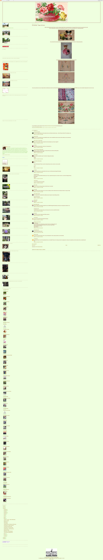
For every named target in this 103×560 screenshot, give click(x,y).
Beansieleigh (35, 204)
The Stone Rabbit (5, 396)
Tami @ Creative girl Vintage (38, 149)
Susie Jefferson (36, 193)
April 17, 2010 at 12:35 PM (38, 191)
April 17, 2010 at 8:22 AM (38, 172)
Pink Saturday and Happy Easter (8, 532)
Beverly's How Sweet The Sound (49, 125)
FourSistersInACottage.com (7, 496)
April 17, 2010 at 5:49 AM (38, 147)
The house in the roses (6, 477)
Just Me (35, 238)
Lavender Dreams (5, 291)
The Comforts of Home (6, 415)
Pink (34, 127)
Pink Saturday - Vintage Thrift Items (9, 525)
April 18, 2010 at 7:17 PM (38, 215)
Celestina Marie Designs (6, 375)
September (5, 512)
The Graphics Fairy (6, 289)
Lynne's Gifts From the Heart (7, 391)
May (4, 517)
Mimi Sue (35, 234)
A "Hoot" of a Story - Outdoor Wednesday (9, 519)
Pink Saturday (38, 127)
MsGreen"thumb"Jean (6, 484)
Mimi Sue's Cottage (6, 456)
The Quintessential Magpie (7, 451)
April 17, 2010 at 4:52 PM (38, 202)
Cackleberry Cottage (6, 441)
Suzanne (35, 136)
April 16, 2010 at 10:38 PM (38, 134)
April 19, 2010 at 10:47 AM (38, 232)
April (4, 518)
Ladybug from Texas (6, 370)
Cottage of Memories (6, 489)
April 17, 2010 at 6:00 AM (38, 152)
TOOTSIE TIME (5, 317)
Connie (35, 154)
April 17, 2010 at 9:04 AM (38, 178)
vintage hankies (42, 127)
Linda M (35, 217)
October (5, 511)
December (5, 509)
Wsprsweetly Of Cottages (6, 398)
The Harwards (5, 482)
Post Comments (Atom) (39, 246)
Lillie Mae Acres (5, 403)
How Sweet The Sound (6, 322)
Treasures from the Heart (6, 410)
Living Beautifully (5, 408)
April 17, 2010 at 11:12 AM (38, 187)
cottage (4, 339)
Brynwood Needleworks (6, 296)
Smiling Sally (5, 420)
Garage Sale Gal (5, 360)
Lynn (34, 189)
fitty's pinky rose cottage (37, 140)
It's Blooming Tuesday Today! (8, 526)
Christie (35, 180)
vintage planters (53, 127)
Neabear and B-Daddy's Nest (7, 472)
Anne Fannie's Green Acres (7, 498)
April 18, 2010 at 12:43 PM (38, 206)
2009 (4, 537)
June (5, 516)
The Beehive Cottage (6, 329)
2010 (4, 508)
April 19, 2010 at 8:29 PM (38, 236)
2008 (4, 538)
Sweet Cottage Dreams (6, 446)
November (5, 510)
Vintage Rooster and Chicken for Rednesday (10, 524)
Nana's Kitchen (5, 491)
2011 (4, 507)
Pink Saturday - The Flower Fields (8, 527)
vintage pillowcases (48, 127)
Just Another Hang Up (6, 334)
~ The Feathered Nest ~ (6, 301)
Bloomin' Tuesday (6, 520)
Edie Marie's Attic (5, 365)
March (5, 533)
